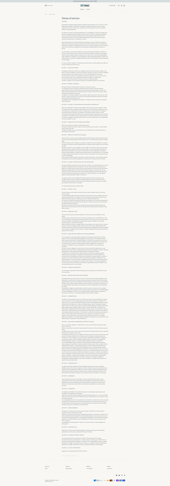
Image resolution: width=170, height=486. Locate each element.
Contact (88, 9)
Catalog (82, 9)
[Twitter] (124, 475)
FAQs (46, 468)
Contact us (64, 451)
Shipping (88, 466)
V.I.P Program (89, 468)
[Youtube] (119, 475)
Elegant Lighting (55, 480)
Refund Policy (69, 468)
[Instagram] (122, 475)
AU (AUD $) (112, 5)
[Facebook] (116, 475)
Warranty (68, 466)
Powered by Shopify (49, 481)
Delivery (109, 466)
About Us (47, 466)
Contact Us (109, 468)
